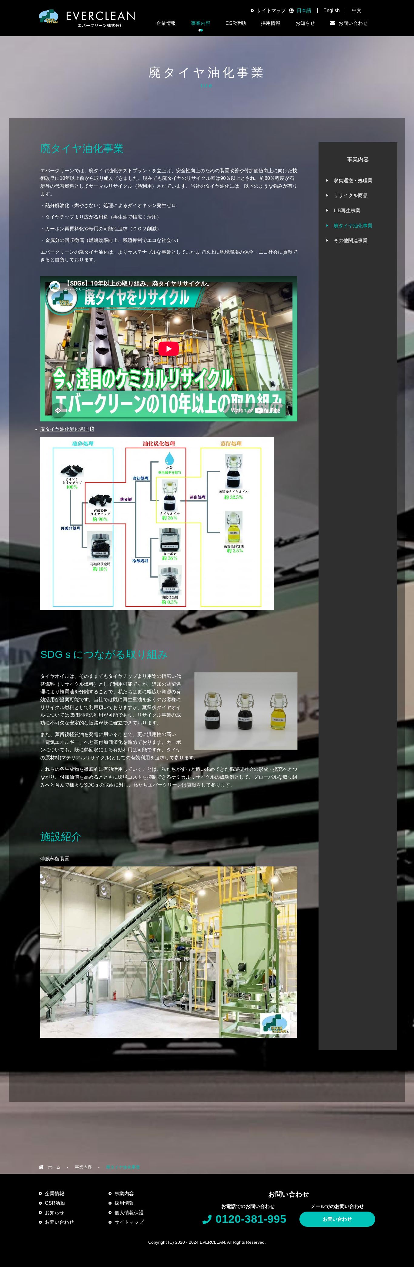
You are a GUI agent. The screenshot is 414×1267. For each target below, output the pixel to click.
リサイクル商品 (351, 195)
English (331, 10)
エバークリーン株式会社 (87, 18)
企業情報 (54, 1193)
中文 (357, 10)
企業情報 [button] (166, 23)
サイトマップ (271, 10)
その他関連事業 (351, 240)
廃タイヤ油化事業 (353, 225)
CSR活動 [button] (235, 23)
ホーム (54, 1167)
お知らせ (305, 23)
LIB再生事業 (347, 210)
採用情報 (270, 23)
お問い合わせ (337, 1219)
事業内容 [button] (200, 23)
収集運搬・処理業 (353, 180)
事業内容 (83, 1167)
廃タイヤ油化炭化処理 (64, 429)
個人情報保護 (129, 1212)
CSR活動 (55, 1203)
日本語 (304, 10)
